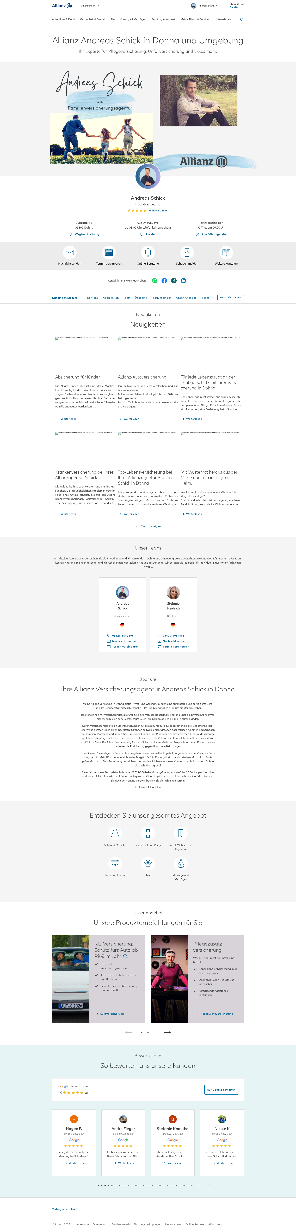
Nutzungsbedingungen (147, 1224)
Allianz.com (215, 1224)
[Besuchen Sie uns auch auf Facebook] (164, 280)
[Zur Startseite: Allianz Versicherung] (62, 5)
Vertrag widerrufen (63, 1209)
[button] (148, 176)
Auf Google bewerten (221, 1089)
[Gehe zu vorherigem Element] (88, 1185)
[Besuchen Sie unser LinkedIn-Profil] (183, 280)
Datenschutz (100, 1224)
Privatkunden (88, 5)
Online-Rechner (195, 1224)
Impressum (82, 1224)
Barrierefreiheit (121, 1224)
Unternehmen (173, 1224)
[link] (148, 256)
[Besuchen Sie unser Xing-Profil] (174, 280)
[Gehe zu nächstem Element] (208, 1185)
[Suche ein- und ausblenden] (241, 19)
